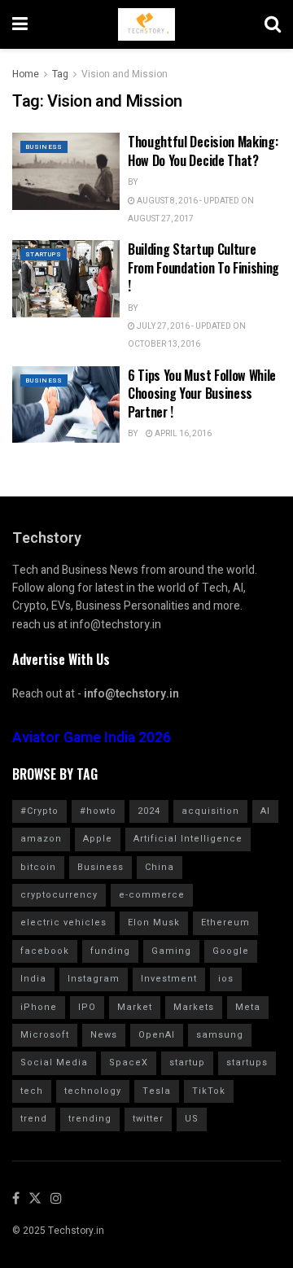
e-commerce (152, 895)
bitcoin (38, 867)
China (159, 867)
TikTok (208, 1091)
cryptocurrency (59, 895)
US (192, 1119)
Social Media (54, 1062)
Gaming (171, 951)
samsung (219, 1035)
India (33, 979)
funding (110, 951)
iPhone (38, 1007)
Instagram (94, 979)
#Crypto (39, 811)
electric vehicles (63, 922)
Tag (60, 74)
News (103, 1035)
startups (247, 1062)
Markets (193, 1007)
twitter (148, 1119)
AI (265, 811)
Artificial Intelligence (188, 839)
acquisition (210, 811)
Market (134, 1007)
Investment (169, 979)
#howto (98, 811)
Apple (97, 839)
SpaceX (128, 1062)
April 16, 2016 (182, 433)
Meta (247, 1007)
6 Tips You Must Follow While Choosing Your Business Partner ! (202, 393)
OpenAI (156, 1035)
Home (25, 74)
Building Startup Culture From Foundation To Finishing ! (203, 267)
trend (33, 1119)
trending (90, 1119)
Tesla (156, 1091)
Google (230, 951)
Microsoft (44, 1035)
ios (226, 979)
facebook (44, 951)
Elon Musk (154, 922)
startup (187, 1062)
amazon (41, 839)
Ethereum (225, 922)
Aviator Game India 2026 (91, 738)
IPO (87, 1007)
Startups (43, 254)
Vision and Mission (124, 74)
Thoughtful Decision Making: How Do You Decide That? (203, 150)
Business (44, 146)
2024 (149, 811)
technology (92, 1091)
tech (31, 1091)
